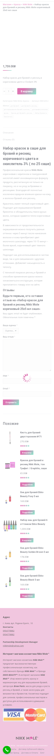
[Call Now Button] (7, 750)
